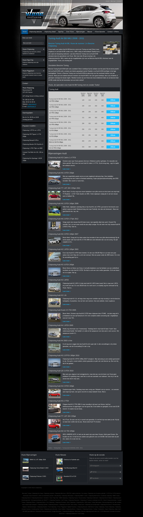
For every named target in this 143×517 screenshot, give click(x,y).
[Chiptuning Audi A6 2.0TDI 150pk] (54, 180)
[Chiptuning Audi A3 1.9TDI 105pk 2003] (54, 256)
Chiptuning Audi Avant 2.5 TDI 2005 (62, 310)
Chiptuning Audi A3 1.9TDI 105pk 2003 (63, 249)
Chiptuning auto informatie (50, 509)
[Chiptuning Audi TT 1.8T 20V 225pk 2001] (54, 195)
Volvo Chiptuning (71, 502)
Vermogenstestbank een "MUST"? (39, 500)
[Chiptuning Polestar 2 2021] (26, 477)
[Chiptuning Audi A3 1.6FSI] (54, 287)
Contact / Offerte (113, 32)
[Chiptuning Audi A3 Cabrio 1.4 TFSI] (54, 164)
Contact (119, 1)
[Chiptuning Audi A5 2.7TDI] (54, 408)
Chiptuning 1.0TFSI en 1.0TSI (32, 130)
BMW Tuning (116, 495)
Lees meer (66, 169)
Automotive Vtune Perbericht (30, 495)
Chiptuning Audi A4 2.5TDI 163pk (61, 386)
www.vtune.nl (32, 104)
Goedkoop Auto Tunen (37, 509)
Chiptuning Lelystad (49, 493)
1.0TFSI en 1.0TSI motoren (113, 493)
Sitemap (113, 1)
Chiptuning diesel (50, 32)
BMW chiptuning (63, 497)
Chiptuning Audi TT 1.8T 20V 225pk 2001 (64, 188)
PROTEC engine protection (74, 493)
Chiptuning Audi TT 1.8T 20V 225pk (62, 416)
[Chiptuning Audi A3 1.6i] (54, 302)
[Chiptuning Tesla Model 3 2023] (26, 469)
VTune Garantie (100, 32)
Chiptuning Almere (70, 509)
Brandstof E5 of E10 (70, 476)
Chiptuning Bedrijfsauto (68, 511)
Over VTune (70, 32)
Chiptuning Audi (117, 497)
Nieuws (89, 32)
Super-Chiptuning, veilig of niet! (113, 509)
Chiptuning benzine (35, 32)
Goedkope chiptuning (106, 495)
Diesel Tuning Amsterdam (109, 500)
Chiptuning (101, 506)
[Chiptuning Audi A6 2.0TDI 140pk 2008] (54, 210)
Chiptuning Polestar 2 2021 (38, 476)
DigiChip (61, 32)
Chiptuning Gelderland (92, 497)
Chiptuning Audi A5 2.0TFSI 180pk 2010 (63, 355)
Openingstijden (28, 113)
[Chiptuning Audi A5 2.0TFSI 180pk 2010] (54, 362)
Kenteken (46, 497)
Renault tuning (116, 504)
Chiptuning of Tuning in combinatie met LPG (91, 500)
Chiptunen (79, 509)
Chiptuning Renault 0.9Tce (31, 140)
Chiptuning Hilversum (60, 493)
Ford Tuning (81, 513)
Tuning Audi (57, 448)
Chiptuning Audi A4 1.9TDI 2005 (60, 325)
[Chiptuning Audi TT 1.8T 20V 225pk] (54, 423)
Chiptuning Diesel (26, 497)
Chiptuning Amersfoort (37, 497)
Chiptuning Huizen (41, 502)
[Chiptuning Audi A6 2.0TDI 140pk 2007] (54, 241)
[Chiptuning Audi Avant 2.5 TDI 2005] (54, 317)
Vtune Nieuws (60, 455)
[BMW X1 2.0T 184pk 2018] (26, 461)
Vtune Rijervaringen (29, 455)
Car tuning (84, 493)
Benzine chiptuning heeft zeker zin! (90, 511)
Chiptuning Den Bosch (106, 504)
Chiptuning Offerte (30, 502)
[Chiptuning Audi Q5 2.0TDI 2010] (54, 378)
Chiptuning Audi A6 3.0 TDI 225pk (61, 431)
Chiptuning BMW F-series (81, 495)
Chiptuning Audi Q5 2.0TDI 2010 (60, 371)
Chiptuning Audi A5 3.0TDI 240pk (61, 265)
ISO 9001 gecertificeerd (29, 511)
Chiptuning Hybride (42, 504)
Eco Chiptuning (50, 502)
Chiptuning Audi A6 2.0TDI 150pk (61, 173)
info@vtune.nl (31, 106)
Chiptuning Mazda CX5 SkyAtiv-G (33, 144)
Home (107, 1)
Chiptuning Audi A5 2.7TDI (58, 401)
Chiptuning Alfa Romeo (94, 495)
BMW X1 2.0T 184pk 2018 (38, 459)
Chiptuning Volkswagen (67, 495)
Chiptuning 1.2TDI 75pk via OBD (32, 148)
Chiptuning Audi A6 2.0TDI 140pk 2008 (63, 203)
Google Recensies (56, 511)
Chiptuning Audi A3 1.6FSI (58, 280)
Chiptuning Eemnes (87, 509)
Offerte (112, 100)
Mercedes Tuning (26, 493)
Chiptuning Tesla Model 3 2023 (39, 468)
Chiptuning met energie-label (92, 504)
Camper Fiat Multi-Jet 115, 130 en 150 (33, 153)
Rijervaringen (80, 32)
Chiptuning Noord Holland (105, 497)
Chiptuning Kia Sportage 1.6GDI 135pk (32, 159)
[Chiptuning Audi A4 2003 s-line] (54, 348)
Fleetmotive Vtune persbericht (43, 511)
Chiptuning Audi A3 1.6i (57, 295)
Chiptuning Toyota (73, 497)
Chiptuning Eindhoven (71, 513)
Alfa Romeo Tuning (93, 506)
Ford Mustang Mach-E (70, 468)
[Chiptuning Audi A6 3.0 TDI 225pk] (54, 438)
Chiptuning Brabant (53, 504)
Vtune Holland (61, 509)
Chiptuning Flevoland (60, 502)
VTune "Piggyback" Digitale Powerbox (67, 506)
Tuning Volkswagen (96, 502)
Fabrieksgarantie (25, 500)
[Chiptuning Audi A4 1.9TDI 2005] (54, 332)
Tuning (95, 509)
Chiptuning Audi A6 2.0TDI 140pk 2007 (63, 234)
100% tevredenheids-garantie (46, 495)
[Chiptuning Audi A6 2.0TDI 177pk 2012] (54, 226)
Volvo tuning (74, 504)
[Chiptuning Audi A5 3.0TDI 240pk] (54, 272)
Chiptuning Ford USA (64, 504)
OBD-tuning (88, 502)
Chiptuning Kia (80, 502)
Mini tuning (77, 511)
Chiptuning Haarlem (42, 506)
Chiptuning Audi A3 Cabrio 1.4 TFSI (62, 158)
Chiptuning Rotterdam (73, 500)
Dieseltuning (58, 495)
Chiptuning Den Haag (37, 493)
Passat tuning (82, 497)
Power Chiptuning (109, 506)
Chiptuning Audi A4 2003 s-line (60, 341)
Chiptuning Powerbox (55, 500)
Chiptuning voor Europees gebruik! (96, 493)
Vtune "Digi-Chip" (54, 497)
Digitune (25, 506)
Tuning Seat (81, 504)
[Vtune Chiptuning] (33, 15)
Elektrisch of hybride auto (71, 459)
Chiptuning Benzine (82, 506)
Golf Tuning (64, 500)
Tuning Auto (101, 509)
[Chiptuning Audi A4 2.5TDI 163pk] (54, 393)
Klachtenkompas (32, 506)
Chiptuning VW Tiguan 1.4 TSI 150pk (32, 135)
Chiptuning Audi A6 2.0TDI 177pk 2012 (63, 219)
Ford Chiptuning (52, 506)
